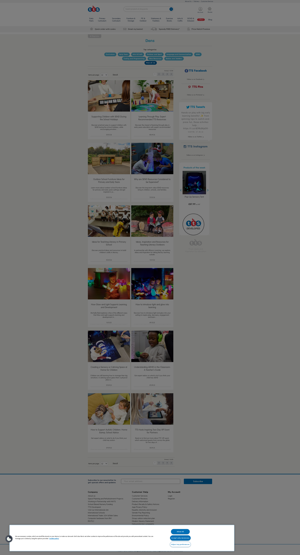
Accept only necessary (180, 538)
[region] (121, 538)
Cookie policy (54, 538)
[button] (9, 539)
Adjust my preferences (180, 544)
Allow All (180, 532)
